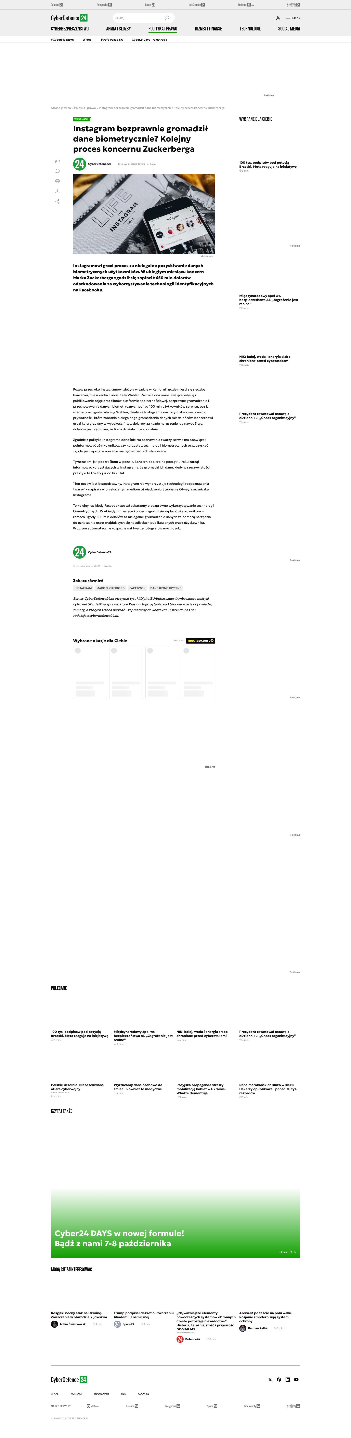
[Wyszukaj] (166, 18)
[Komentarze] (57, 171)
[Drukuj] (57, 181)
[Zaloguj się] (278, 18)
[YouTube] (296, 1379)
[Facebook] (279, 1379)
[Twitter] (270, 1379)
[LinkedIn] (287, 1379)
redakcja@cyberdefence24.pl (95, 616)
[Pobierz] (57, 191)
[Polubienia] (57, 160)
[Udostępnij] (57, 201)
